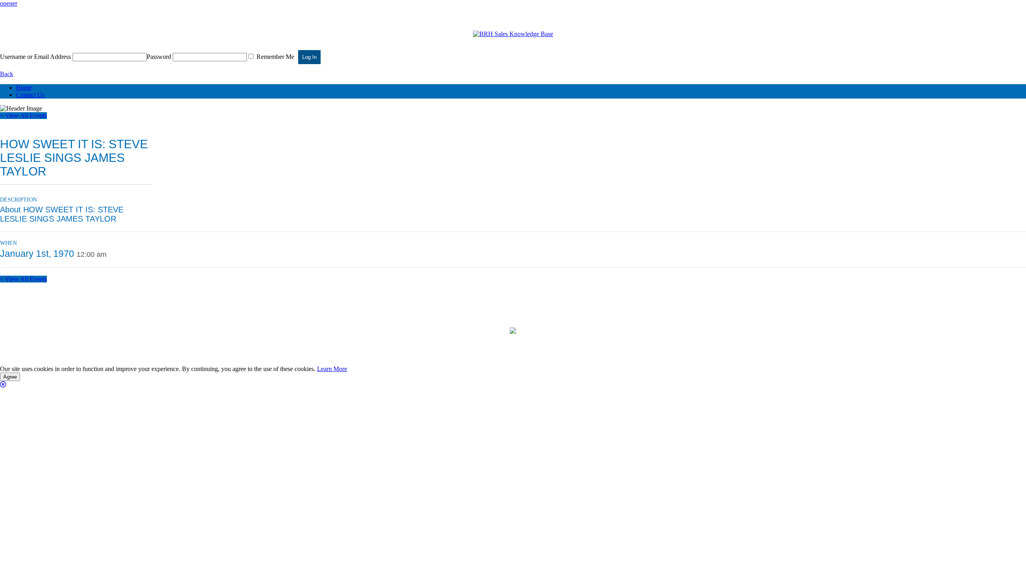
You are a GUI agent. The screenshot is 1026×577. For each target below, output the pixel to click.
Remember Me (274, 56)
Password (159, 56)
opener (8, 3)
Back (6, 74)
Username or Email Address (35, 56)
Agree (10, 377)
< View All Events (23, 115)
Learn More (332, 368)
